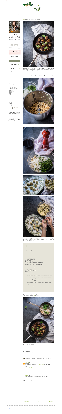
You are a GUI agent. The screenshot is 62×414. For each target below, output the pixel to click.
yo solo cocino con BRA (46, 238)
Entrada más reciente (26, 401)
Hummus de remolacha (13, 85)
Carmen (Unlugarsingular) (28, 352)
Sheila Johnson (27, 357)
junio (10, 94)
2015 (10, 101)
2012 (10, 104)
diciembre (11, 83)
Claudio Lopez (27, 362)
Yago (34, 295)
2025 (10, 72)
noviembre (11, 84)
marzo (11, 97)
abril (10, 96)
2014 (10, 102)
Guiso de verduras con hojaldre (14, 87)
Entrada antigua (51, 401)
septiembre (11, 91)
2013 (10, 103)
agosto (11, 92)
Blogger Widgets (23, 408)
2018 (10, 80)
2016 (10, 82)
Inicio (38, 401)
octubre (11, 90)
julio (10, 93)
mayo (11, 95)
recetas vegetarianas (41, 364)
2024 (10, 73)
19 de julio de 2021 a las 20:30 (29, 367)
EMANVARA (26, 375)
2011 (10, 105)
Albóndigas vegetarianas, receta (14, 86)
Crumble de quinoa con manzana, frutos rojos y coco (15, 88)
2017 (10, 81)
